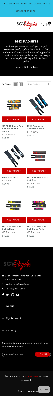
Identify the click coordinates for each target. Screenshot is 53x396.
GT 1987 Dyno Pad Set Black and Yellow (12, 129)
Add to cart (14, 119)
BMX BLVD (32, 131)
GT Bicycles (8, 134)
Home (18, 67)
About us (33, 391)
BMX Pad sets (10, 177)
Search (21, 391)
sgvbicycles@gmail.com (18, 284)
